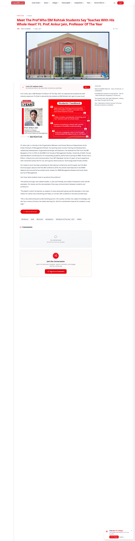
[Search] (114, 3)
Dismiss (121, 537)
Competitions (78, 3)
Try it (85, 87)
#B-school (40, 219)
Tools (88, 3)
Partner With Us (99, 3)
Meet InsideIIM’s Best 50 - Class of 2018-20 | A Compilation (109, 90)
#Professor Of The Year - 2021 (65, 219)
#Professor (25, 219)
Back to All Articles (31, 211)
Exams (46, 3)
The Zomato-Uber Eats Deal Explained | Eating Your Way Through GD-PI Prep (109, 99)
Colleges (54, 3)
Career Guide (36, 3)
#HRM (79, 219)
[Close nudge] (131, 530)
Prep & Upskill (66, 3)
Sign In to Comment (57, 271)
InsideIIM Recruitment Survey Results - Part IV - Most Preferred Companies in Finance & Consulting (109, 94)
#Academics (49, 219)
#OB (32, 219)
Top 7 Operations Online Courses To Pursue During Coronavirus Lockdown (108, 104)
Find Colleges (114, 537)
